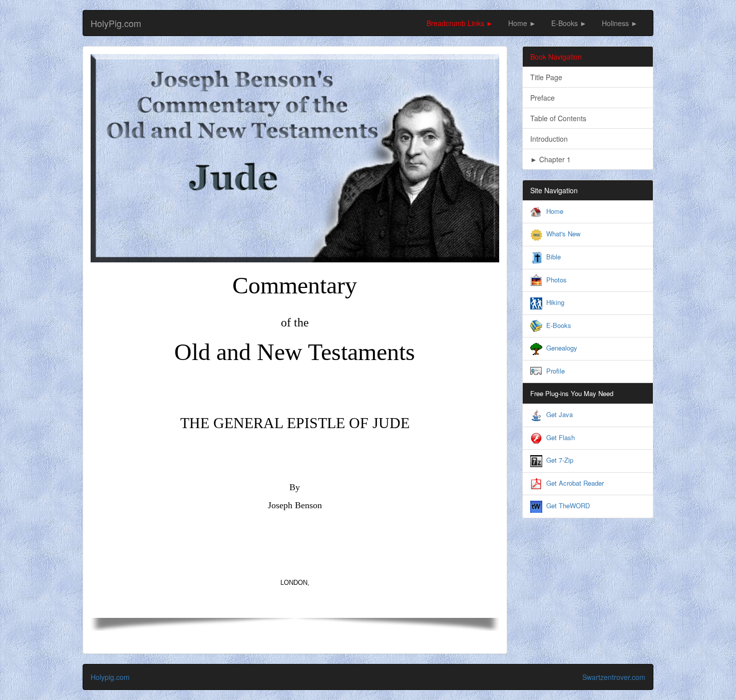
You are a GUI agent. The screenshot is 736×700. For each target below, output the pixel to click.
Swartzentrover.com (613, 677)
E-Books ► (569, 23)
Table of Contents (558, 118)
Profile (555, 371)
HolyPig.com (116, 23)
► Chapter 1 (550, 159)
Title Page (546, 77)
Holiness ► (620, 23)
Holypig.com (110, 677)
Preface (542, 98)
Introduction (549, 139)
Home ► (522, 23)
